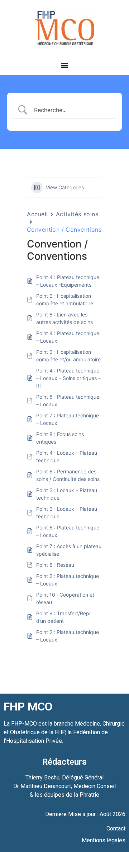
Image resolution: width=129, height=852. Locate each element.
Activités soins (77, 214)
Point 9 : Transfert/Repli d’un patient (63, 617)
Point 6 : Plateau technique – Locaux (67, 531)
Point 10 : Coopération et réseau (65, 598)
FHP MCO (28, 706)
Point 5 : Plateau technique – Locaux (67, 400)
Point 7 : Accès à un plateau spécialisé (68, 550)
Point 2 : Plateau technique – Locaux (67, 580)
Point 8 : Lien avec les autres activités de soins (64, 318)
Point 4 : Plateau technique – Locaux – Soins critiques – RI (68, 378)
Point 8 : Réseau (55, 565)
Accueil (37, 214)
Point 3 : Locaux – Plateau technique (66, 494)
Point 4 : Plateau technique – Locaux (67, 337)
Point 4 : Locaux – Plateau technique (66, 456)
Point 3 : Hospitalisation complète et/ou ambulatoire (68, 355)
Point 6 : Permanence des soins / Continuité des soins (68, 475)
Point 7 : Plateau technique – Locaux (67, 419)
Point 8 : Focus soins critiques (60, 438)
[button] (65, 65)
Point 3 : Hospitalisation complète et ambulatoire (64, 299)
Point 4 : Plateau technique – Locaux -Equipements (67, 281)
